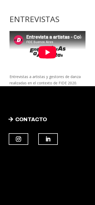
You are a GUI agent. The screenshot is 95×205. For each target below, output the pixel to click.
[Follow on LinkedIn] (48, 139)
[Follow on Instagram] (18, 139)
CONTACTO (31, 119)
